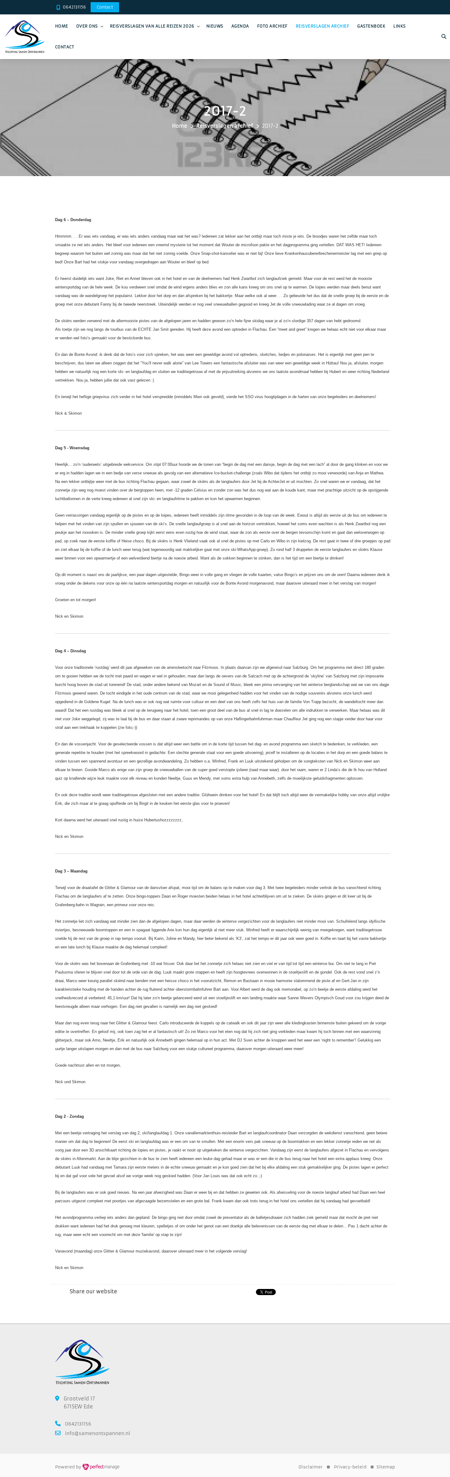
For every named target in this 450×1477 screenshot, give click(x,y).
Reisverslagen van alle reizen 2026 (152, 26)
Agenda (240, 26)
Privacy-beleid (350, 1467)
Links (399, 26)
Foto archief (272, 26)
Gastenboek (371, 26)
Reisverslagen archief (323, 26)
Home (61, 26)
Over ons (87, 26)
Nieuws (214, 26)
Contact (64, 47)
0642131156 (74, 7)
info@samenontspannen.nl (97, 1433)
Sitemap (386, 1467)
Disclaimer (310, 1467)
